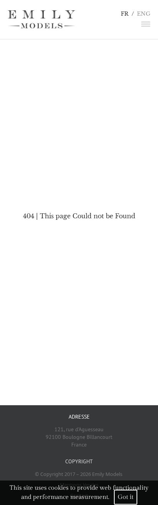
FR (124, 14)
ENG (143, 14)
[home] (41, 19)
